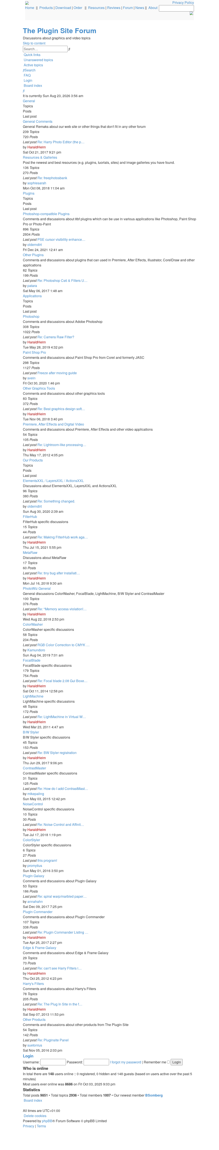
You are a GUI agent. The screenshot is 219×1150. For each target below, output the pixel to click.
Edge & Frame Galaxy (39, 947)
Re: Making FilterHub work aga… (62, 537)
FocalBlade (31, 660)
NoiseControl (33, 803)
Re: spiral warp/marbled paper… (62, 896)
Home (29, 7)
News (139, 7)
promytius (34, 865)
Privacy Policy (183, 2)
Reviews (113, 7)
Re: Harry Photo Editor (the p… (60, 141)
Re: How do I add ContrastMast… (62, 788)
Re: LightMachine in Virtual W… (61, 716)
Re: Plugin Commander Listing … (62, 932)
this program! (47, 860)
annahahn (35, 901)
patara (32, 285)
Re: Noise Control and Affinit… (60, 824)
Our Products (33, 460)
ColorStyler (31, 839)
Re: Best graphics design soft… (61, 408)
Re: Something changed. (56, 501)
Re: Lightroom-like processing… (61, 444)
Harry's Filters (33, 983)
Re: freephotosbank (52, 177)
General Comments (37, 121)
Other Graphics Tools (39, 388)
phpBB (47, 1120)
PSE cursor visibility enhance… (61, 239)
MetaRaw (30, 552)
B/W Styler (31, 732)
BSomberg (154, 1095)
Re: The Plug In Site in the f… (59, 1004)
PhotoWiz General (37, 588)
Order (78, 7)
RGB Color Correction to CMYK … (63, 644)
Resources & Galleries (40, 157)
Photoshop (31, 316)
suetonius (34, 1045)
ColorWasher (33, 624)
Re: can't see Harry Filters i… (59, 968)
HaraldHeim (36, 147)
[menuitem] (38, 59)
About (152, 7)
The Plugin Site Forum (59, 30)
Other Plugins (33, 254)
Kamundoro (36, 649)
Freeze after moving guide (57, 372)
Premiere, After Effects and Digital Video (53, 424)
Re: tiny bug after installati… (58, 573)
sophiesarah (36, 182)
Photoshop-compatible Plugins (46, 213)
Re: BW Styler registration (57, 752)
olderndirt (34, 244)
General (29, 100)
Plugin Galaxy (33, 875)
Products (46, 7)
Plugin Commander (37, 911)
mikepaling (35, 793)
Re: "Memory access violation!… (62, 608)
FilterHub (30, 516)
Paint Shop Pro (34, 352)
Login (28, 1056)
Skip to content (34, 43)
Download (63, 7)
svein (31, 377)
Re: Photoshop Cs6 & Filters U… (62, 280)
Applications (32, 295)
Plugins (28, 193)
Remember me (155, 1062)
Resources (96, 7)
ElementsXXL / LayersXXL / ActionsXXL (53, 480)
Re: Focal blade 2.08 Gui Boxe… (62, 680)
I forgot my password (125, 1062)
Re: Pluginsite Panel (53, 1040)
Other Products (34, 1019)
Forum (128, 7)
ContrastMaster (34, 768)
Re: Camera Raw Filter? (55, 336)
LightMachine (33, 696)
